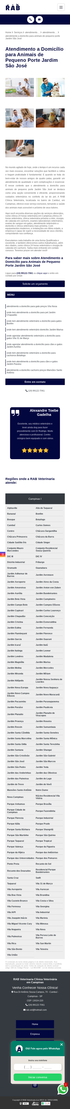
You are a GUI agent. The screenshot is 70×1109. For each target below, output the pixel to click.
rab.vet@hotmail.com (36, 1010)
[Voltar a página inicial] (12, 7)
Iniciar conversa (37, 1077)
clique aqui (42, 273)
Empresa (35, 1034)
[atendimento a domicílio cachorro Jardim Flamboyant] (19, 118)
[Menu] (61, 7)
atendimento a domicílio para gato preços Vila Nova (32, 306)
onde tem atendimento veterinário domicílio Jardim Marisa (35, 329)
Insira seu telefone (37, 1060)
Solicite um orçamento (35, 283)
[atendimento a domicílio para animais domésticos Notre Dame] (50, 118)
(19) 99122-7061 (25, 273)
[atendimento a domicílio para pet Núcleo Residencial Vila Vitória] (19, 87)
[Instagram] (35, 1085)
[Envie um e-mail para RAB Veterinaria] (39, 19)
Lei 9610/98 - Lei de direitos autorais (46, 968)
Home (35, 1024)
